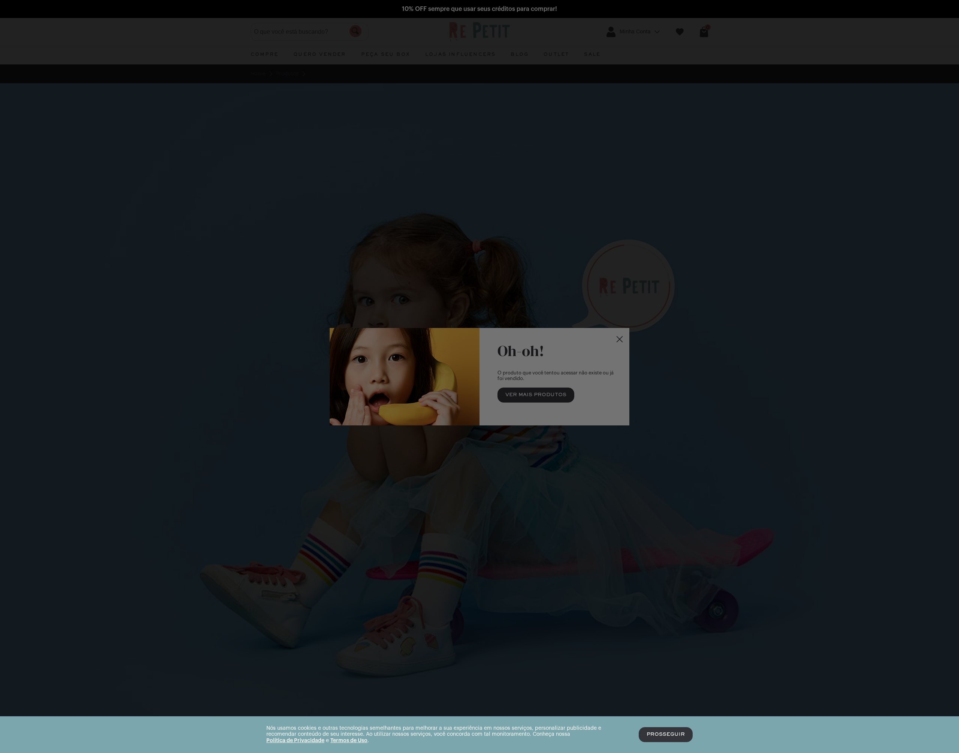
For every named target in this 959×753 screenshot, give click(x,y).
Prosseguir (666, 734)
